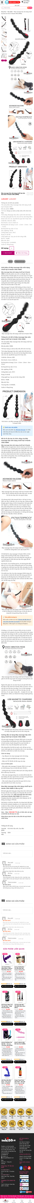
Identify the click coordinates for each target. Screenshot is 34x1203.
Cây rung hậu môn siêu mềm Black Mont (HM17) (19, 1006)
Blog (2, 1160)
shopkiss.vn (5, 1156)
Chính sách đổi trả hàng (24, 1145)
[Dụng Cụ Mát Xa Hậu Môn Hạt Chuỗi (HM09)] (20, 1034)
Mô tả (10, 261)
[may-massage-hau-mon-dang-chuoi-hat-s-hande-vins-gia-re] (4, 31)
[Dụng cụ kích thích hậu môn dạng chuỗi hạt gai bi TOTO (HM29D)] (28, 194)
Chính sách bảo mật (24, 1143)
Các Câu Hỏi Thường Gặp (25, 1150)
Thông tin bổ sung (19, 261)
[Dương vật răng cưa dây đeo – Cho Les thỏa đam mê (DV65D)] (7, 1034)
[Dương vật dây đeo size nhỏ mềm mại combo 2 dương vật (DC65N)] (20, 959)
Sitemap (3, 1163)
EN (18, 5)
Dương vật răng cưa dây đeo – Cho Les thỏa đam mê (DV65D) (7, 1044)
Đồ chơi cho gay (20, 429)
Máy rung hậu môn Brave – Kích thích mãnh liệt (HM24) (6, 1082)
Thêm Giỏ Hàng (22, 253)
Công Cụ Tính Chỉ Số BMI (25, 1156)
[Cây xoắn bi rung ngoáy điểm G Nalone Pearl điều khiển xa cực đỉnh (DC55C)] (7, 959)
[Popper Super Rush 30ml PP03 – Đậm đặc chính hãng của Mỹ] (20, 1072)
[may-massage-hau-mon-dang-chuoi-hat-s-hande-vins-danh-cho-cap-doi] (4, 24)
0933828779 (5, 1154)
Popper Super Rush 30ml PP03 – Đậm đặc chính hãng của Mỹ (19, 1082)
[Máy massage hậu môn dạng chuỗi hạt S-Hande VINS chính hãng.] (4, 18)
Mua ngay (8, 253)
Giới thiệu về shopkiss (24, 1142)
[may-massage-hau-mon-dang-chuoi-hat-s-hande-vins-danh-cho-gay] (4, 37)
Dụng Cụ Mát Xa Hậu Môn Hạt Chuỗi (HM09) (19, 1043)
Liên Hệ (21, 1152)
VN (16, 5)
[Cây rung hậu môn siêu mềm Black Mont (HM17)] (20, 996)
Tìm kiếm (29, 7)
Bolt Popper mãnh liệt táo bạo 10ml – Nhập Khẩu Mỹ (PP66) (7, 1006)
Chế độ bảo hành (23, 1148)
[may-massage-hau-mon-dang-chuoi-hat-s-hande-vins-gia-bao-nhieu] (4, 49)
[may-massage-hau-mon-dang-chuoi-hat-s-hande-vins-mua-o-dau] (4, 43)
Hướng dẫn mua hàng (24, 1147)
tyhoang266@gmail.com (8, 1157)
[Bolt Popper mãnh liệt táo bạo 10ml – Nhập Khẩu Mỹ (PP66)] (7, 996)
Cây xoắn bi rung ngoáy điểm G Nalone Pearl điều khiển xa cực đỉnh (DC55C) (7, 969)
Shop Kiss (3, 1162)
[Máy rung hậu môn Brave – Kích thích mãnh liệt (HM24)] (7, 1072)
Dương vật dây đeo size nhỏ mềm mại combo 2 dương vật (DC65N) (19, 969)
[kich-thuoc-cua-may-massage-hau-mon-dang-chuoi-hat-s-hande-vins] (4, 55)
